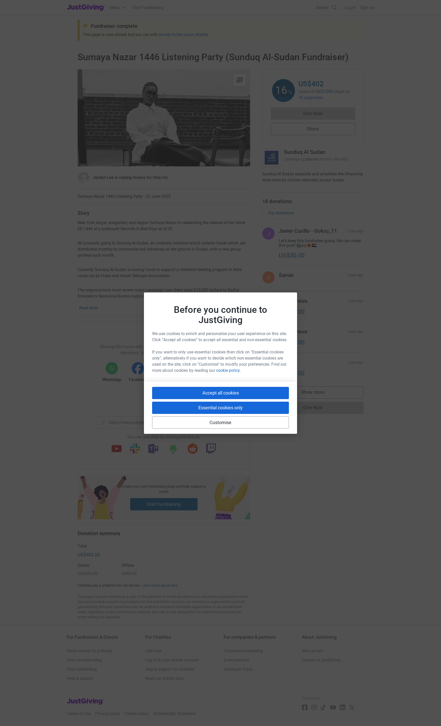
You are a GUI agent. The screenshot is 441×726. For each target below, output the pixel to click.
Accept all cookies (220, 393)
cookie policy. (228, 370)
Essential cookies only (220, 407)
